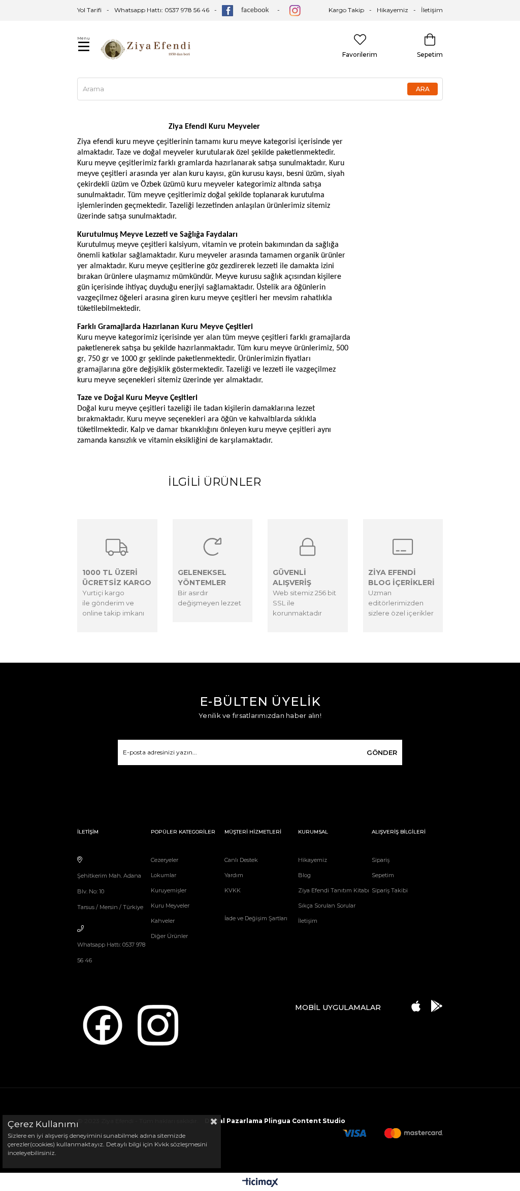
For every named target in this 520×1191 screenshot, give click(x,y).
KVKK (232, 890)
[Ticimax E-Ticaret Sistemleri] (260, 1183)
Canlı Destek (241, 859)
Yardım (233, 875)
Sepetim (383, 875)
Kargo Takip (346, 10)
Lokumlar (163, 875)
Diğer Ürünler (169, 936)
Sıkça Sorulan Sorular (326, 905)
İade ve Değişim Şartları (255, 918)
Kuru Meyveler (170, 905)
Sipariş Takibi (390, 890)
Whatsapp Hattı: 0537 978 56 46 (161, 10)
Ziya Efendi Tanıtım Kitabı (333, 890)
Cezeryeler (164, 859)
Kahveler (163, 920)
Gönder (382, 752)
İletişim (432, 10)
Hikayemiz (392, 10)
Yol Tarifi (89, 10)
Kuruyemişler (168, 890)
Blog (304, 875)
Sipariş (380, 859)
